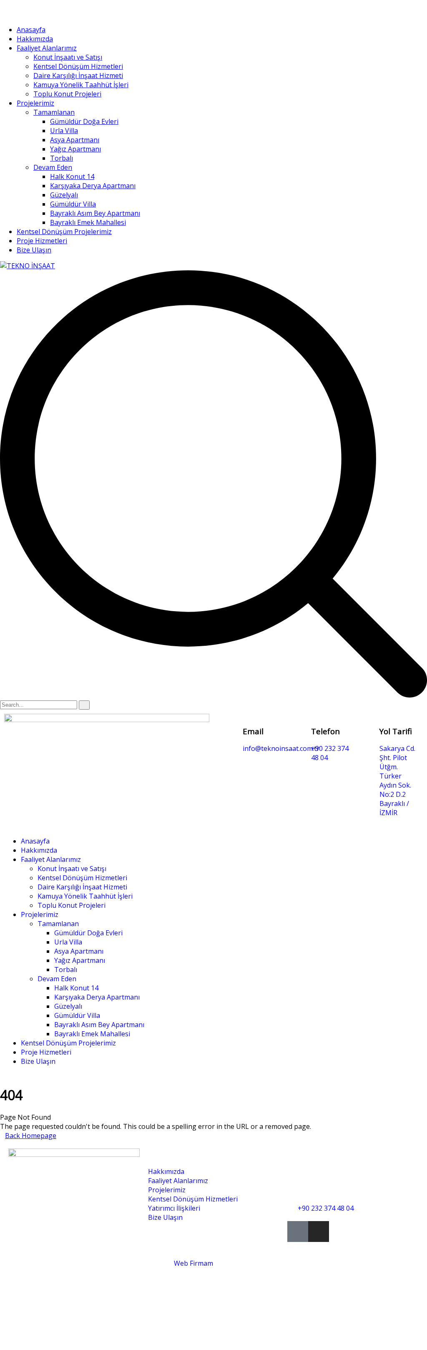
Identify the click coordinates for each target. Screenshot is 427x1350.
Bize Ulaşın (34, 249)
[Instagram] (318, 1231)
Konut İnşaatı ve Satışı (67, 57)
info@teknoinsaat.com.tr (281, 748)
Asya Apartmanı (74, 139)
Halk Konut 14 (72, 176)
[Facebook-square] (297, 1231)
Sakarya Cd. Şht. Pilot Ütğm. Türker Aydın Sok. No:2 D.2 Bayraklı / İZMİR (397, 780)
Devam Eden (52, 167)
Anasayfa (31, 29)
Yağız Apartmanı (75, 149)
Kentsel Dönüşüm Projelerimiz (64, 231)
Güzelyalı (64, 194)
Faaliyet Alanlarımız (47, 48)
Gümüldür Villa (73, 204)
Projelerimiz (35, 103)
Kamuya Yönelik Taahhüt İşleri (80, 84)
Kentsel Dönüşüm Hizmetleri (78, 66)
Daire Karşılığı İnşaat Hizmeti (78, 75)
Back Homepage (30, 1135)
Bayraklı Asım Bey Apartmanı (95, 213)
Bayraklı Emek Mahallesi (88, 222)
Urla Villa (64, 130)
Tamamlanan (54, 112)
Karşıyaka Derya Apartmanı (93, 185)
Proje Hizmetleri (42, 240)
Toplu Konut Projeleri (67, 93)
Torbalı (61, 158)
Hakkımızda (35, 38)
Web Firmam (193, 1263)
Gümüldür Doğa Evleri (84, 121)
